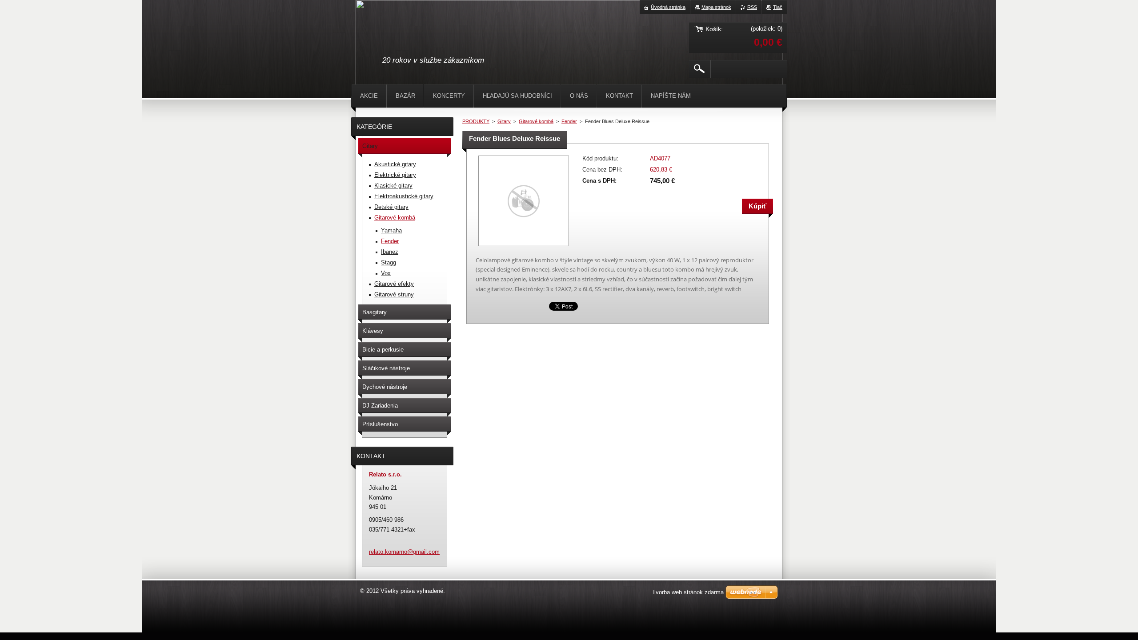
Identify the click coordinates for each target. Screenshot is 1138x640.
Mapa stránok (716, 7)
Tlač (777, 7)
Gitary (504, 121)
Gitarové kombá (536, 121)
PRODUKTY (475, 121)
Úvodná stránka (668, 7)
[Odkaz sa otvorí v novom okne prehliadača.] (524, 247)
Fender (569, 121)
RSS (752, 7)
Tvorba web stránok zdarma (688, 592)
